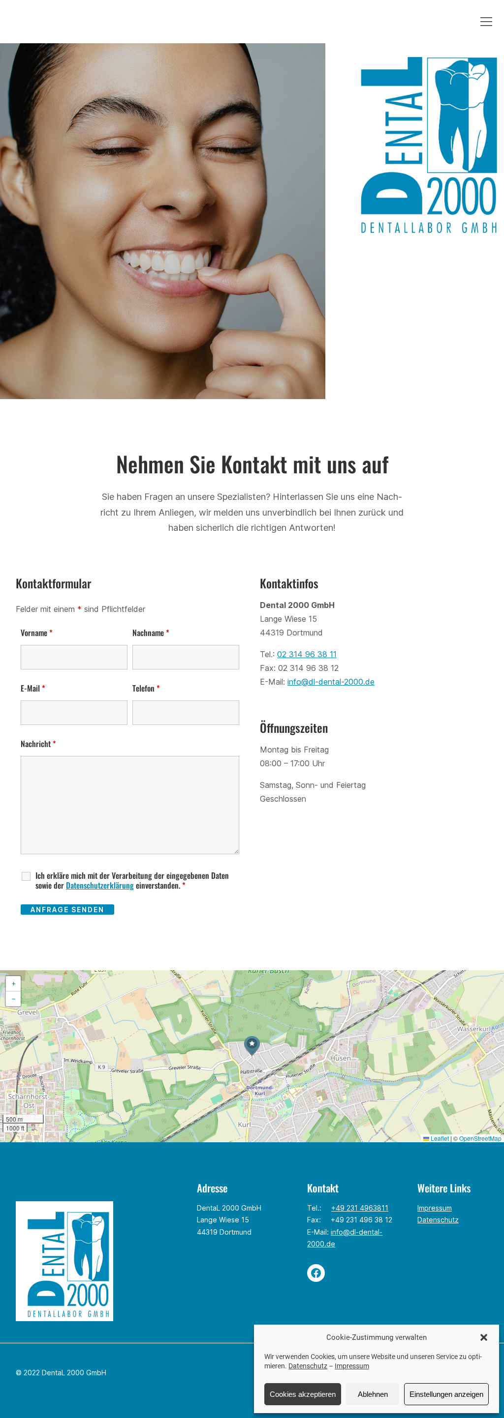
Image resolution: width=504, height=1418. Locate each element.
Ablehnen (373, 1394)
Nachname (150, 632)
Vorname (37, 632)
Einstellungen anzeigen (446, 1394)
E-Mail (33, 688)
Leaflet (439, 1138)
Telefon (146, 688)
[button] (484, 1337)
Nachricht (38, 744)
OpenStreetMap (480, 1138)
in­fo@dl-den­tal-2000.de (331, 682)
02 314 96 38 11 (307, 654)
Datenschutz (307, 1366)
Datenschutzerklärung (100, 885)
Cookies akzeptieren (303, 1394)
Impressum (352, 1366)
